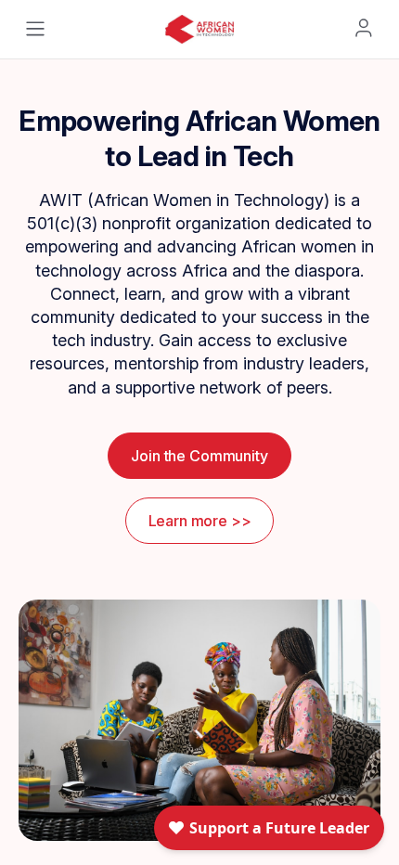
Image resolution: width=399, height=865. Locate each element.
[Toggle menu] (35, 29)
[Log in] (364, 28)
